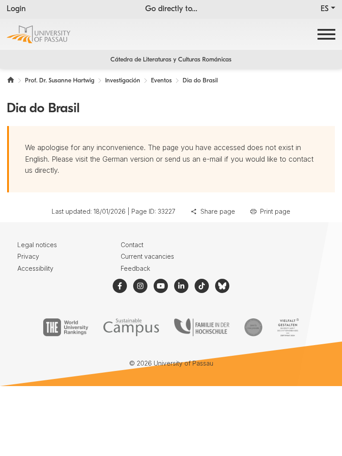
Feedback (135, 268)
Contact (132, 244)
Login (16, 9)
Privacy (28, 256)
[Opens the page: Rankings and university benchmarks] (65, 327)
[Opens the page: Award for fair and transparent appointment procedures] (253, 327)
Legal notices (37, 244)
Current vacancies (147, 256)
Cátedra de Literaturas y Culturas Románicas (171, 60)
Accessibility (35, 268)
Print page (275, 211)
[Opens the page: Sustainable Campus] (131, 327)
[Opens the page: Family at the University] (201, 327)
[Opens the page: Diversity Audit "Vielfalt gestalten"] (287, 327)
